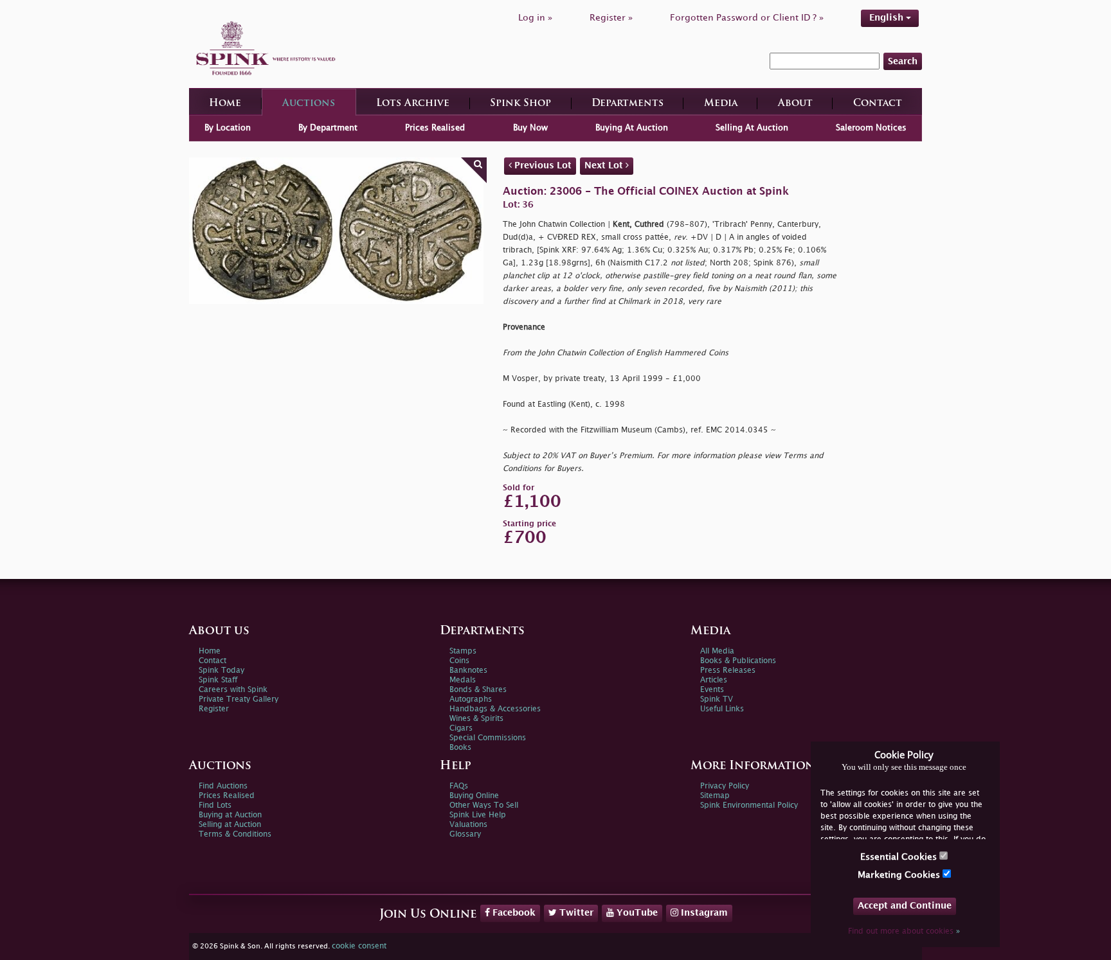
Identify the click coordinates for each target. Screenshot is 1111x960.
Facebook (513, 913)
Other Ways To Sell (483, 805)
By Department (327, 128)
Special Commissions (487, 738)
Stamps (462, 651)
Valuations (468, 824)
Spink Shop (520, 104)
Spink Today (221, 670)
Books (460, 747)
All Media (717, 651)
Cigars (461, 728)
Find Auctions (223, 786)
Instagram (703, 913)
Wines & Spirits (476, 718)
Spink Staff (218, 680)
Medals (462, 680)
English (887, 17)
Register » (611, 17)
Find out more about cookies (904, 931)
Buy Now (530, 128)
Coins (459, 660)
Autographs (470, 699)
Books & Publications (738, 660)
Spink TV (716, 699)
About (795, 104)
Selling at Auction (230, 824)
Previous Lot (542, 165)
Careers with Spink (233, 689)
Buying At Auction (631, 128)
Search (902, 61)
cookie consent (359, 946)
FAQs (458, 786)
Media (720, 104)
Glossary (465, 834)
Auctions (308, 104)
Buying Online (474, 795)
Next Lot (605, 165)
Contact (877, 104)
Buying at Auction (230, 815)
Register (214, 709)
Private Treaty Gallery (238, 699)
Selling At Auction (752, 128)
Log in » (535, 17)
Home (225, 104)
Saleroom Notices (871, 128)
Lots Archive (412, 104)
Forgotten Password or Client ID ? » (747, 17)
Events (712, 689)
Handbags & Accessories (495, 709)
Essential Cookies (899, 857)
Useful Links (722, 709)
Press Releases (727, 670)
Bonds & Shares (478, 689)
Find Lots (215, 805)
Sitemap (715, 795)
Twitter (575, 913)
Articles (713, 680)
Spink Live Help (477, 815)
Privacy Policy (724, 786)
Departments (628, 104)
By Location (227, 128)
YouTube (636, 913)
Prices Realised (435, 128)
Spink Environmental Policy (749, 805)
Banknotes (468, 670)
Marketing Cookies (900, 875)
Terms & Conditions (235, 834)
